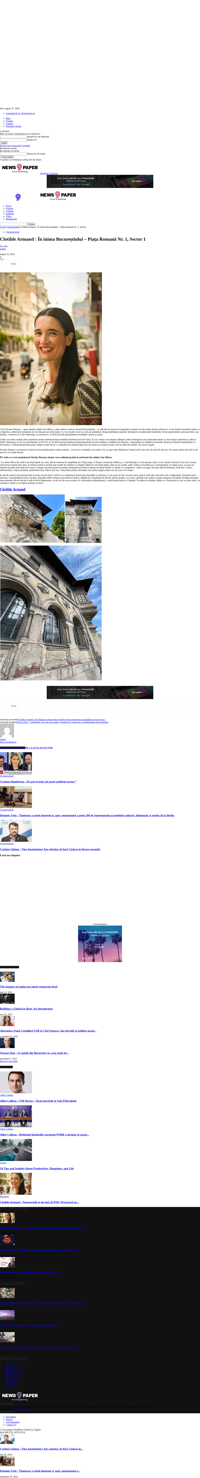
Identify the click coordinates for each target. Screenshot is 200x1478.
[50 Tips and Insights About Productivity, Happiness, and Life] (16, 1160)
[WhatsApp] (58, 264)
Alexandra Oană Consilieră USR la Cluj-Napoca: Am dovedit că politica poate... (48, 1030)
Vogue (3, 1163)
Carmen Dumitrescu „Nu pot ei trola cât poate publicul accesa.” (38, 781)
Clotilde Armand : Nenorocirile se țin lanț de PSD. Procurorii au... (39, 1202)
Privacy (9, 1419)
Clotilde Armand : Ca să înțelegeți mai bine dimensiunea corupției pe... (42, 1227)
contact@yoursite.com (23, 1409)
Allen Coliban (7, 1095)
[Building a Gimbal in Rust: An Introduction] (7, 1003)
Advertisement (12, 1422)
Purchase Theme (13, 126)
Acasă (3, 227)
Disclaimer (11, 1417)
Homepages (11, 219)
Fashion (9, 208)
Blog (8, 118)
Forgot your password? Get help (15, 145)
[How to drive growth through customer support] (7, 1319)
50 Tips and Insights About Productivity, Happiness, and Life (37, 1168)
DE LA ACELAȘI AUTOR (39, 748)
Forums (9, 121)
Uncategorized (13, 227)
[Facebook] (27, 264)
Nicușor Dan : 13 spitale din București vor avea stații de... (34, 1053)
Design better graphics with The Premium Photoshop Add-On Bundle (41, 1303)
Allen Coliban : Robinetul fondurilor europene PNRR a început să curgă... (44, 1134)
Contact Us (11, 1425)
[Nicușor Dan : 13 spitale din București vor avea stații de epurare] (7, 1047)
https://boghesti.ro (8, 742)
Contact (9, 123)
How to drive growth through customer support (28, 1325)
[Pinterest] (48, 264)
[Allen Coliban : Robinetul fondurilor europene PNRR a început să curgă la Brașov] (16, 1126)
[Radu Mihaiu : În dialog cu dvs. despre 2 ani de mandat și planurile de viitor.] (7, 1266)
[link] (12, 489)
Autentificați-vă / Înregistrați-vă (20, 113)
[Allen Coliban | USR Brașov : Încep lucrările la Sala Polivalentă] (16, 1092)
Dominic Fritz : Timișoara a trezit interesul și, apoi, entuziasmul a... (40, 1470)
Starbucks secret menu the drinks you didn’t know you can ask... (39, 1347)
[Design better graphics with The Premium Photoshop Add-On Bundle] (7, 1297)
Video (8, 216)
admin (3, 249)
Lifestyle (10, 213)
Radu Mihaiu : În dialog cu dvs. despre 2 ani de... (29, 1272)
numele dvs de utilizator (38, 136)
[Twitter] (37, 264)
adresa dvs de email (36, 153)
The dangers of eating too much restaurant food (28, 986)
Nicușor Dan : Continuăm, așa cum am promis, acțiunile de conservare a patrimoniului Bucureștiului (62, 722)
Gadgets (9, 211)
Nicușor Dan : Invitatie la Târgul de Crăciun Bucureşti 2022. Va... (39, 1250)
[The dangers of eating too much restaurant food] (7, 981)
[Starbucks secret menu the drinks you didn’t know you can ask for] (7, 1341)
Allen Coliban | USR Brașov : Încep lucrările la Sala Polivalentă (38, 1100)
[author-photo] (7, 737)
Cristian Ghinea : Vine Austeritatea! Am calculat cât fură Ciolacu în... (41, 1448)
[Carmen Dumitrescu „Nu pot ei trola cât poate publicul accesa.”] (16, 773)
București (4, 1196)
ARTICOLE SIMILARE (12, 748)
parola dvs (32, 139)
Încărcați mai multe (9, 1061)
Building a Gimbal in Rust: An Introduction (26, 1008)
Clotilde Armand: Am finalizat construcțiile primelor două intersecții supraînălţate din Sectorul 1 (62, 719)
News (8, 206)
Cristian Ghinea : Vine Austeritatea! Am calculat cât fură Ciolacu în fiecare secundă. (50, 849)
